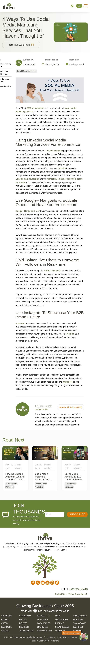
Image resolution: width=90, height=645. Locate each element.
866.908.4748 (79, 589)
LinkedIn (62, 168)
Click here (68, 382)
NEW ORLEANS (62, 627)
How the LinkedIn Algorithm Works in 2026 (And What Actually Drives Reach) (15, 479)
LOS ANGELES (43, 623)
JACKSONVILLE (26, 631)
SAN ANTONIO (79, 623)
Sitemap (55, 641)
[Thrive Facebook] (33, 583)
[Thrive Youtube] (47, 583)
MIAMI (57, 616)
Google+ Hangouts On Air (28, 211)
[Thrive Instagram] (52, 583)
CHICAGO (5, 631)
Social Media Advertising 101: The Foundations (73, 477)
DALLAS (23, 620)
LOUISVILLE (42, 627)
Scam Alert (44, 641)
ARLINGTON (6, 616)
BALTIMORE (6, 627)
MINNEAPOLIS (61, 620)
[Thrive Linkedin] (43, 583)
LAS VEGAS (42, 620)
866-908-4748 (73, 6)
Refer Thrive (63, 637)
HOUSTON (24, 627)
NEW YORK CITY (44, 631)
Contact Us (59, 594)
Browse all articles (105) (70, 407)
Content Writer (41, 409)
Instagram (20, 323)
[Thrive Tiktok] (57, 583)
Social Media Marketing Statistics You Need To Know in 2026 (44, 479)
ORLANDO (60, 631)
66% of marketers (35, 108)
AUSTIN (4, 623)
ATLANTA (5, 620)
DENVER (23, 623)
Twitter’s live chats (52, 270)
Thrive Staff (43, 406)
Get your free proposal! (71, 633)
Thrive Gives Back (77, 594)
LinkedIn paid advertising (27, 179)
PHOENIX (59, 623)
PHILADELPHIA (80, 616)
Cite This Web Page (19, 45)
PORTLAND (78, 620)
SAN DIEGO (78, 627)
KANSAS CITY (43, 616)
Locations (50, 637)
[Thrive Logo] (8, 6)
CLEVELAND (25, 616)
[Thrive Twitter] (38, 583)
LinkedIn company (54, 151)
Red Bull (70, 334)
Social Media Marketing (26, 71)
